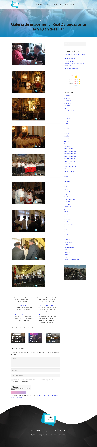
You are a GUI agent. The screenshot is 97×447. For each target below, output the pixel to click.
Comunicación (68, 116)
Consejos (66, 121)
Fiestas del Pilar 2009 (70, 153)
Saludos (66, 196)
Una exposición (68, 244)
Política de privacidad (60, 435)
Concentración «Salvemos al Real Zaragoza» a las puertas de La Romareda (53, 335)
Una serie (66, 254)
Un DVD (66, 222)
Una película (67, 249)
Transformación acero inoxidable (47, 314)
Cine (65, 113)
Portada (66, 186)
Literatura (66, 176)
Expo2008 (66, 138)
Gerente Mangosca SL (70, 59)
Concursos (67, 118)
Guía (65, 169)
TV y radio (66, 214)
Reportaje (66, 189)
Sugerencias (67, 206)
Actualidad (67, 95)
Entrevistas (67, 136)
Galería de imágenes (70, 161)
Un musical (67, 237)
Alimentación (67, 98)
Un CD (65, 217)
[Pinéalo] (25, 327)
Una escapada (68, 242)
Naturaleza (67, 181)
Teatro (65, 209)
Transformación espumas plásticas (47, 305)
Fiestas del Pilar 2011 (70, 159)
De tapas (66, 131)
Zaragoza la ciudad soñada (71, 259)
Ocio (65, 184)
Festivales (67, 146)
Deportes (66, 133)
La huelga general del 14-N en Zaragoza (16, 337)
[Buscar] (85, 5)
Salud (65, 194)
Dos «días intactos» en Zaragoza (34, 338)
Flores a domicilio (47, 296)
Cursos (66, 123)
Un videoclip (67, 239)
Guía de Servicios (69, 171)
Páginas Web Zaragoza (23, 296)
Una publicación (68, 252)
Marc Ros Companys (70, 61)
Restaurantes (67, 191)
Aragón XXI (67, 106)
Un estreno (67, 227)
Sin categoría (67, 201)
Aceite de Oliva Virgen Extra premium (23, 314)
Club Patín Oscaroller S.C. (71, 68)
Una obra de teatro (69, 247)
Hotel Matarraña (23, 305)
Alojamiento (67, 100)
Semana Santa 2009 (69, 199)
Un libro (66, 234)
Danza (65, 126)
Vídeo (65, 257)
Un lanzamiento (68, 232)
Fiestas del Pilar (68, 148)
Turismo (66, 212)
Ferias (65, 143)
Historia (66, 174)
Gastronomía (67, 164)
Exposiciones (67, 141)
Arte (65, 108)
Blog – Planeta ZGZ (69, 111)
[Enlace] (15, 4)
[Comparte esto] (13, 327)
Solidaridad (67, 204)
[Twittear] (17, 327)
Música (66, 179)
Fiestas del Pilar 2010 (70, 156)
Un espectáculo (68, 224)
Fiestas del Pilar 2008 (70, 151)
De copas (66, 128)
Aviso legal (49, 435)
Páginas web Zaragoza (37, 435)
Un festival (67, 229)
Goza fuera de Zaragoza (71, 166)
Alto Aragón (67, 103)
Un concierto (67, 219)
